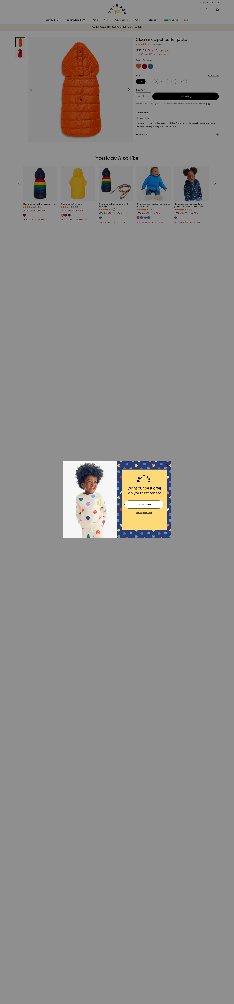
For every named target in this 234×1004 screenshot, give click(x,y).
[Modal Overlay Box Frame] (117, 502)
